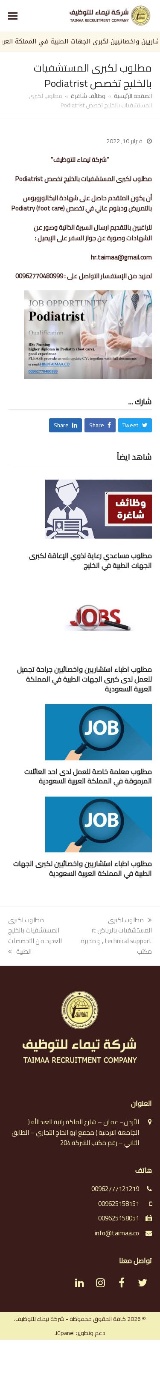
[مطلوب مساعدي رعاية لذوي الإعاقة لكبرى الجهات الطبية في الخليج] (98, 508)
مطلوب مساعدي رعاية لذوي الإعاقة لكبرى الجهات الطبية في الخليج (90, 560)
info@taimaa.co (117, 1233)
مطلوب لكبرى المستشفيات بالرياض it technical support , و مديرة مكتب (116, 936)
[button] (12, 15)
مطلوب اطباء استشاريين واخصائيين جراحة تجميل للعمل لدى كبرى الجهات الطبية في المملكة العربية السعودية (84, 679)
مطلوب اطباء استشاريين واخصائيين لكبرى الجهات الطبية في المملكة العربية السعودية (82, 868)
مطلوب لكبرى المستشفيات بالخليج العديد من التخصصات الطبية (35, 936)
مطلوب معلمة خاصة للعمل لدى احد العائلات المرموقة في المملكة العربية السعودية (88, 776)
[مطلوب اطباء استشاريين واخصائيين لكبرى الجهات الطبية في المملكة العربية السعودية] (98, 823)
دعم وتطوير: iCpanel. (80, 1332)
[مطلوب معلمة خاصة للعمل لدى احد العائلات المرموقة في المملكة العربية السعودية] (98, 731)
